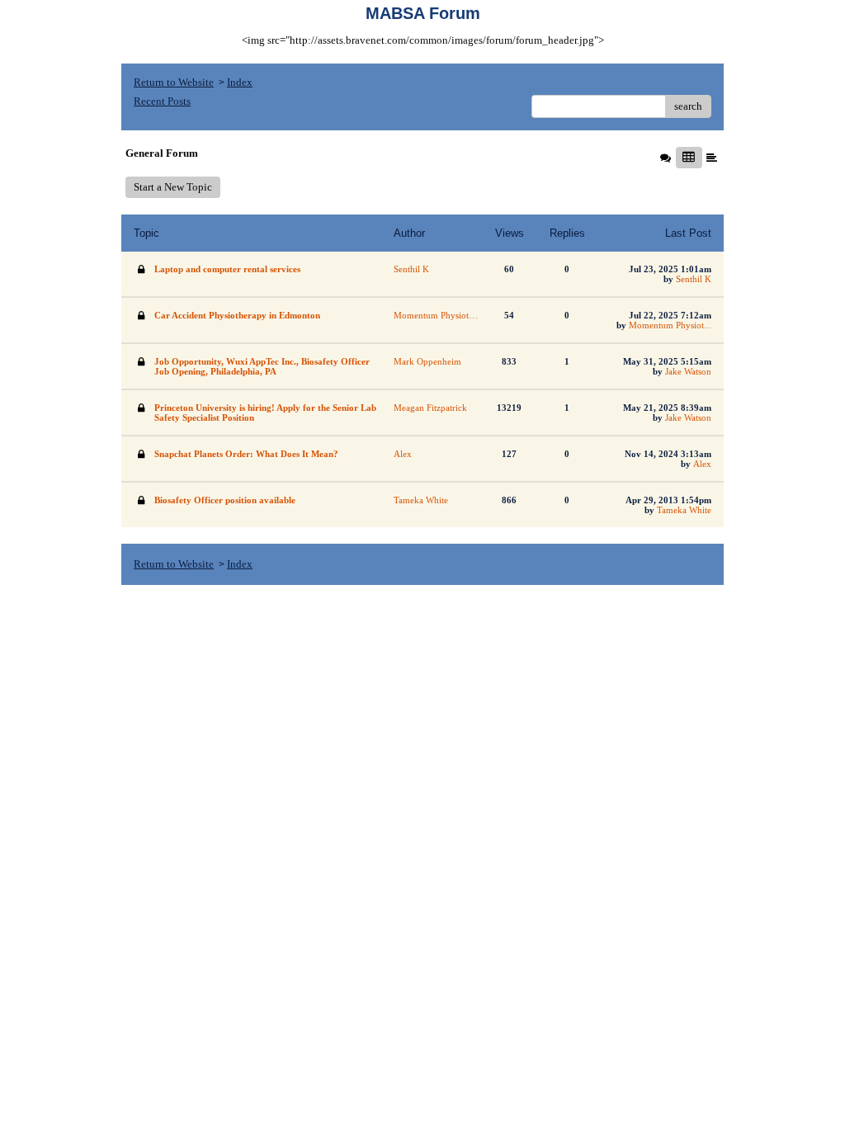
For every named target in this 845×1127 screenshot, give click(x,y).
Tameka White (684, 510)
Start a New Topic (173, 187)
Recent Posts (162, 101)
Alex (702, 464)
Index (240, 82)
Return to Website (174, 82)
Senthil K (693, 279)
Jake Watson (688, 371)
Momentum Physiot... (670, 325)
